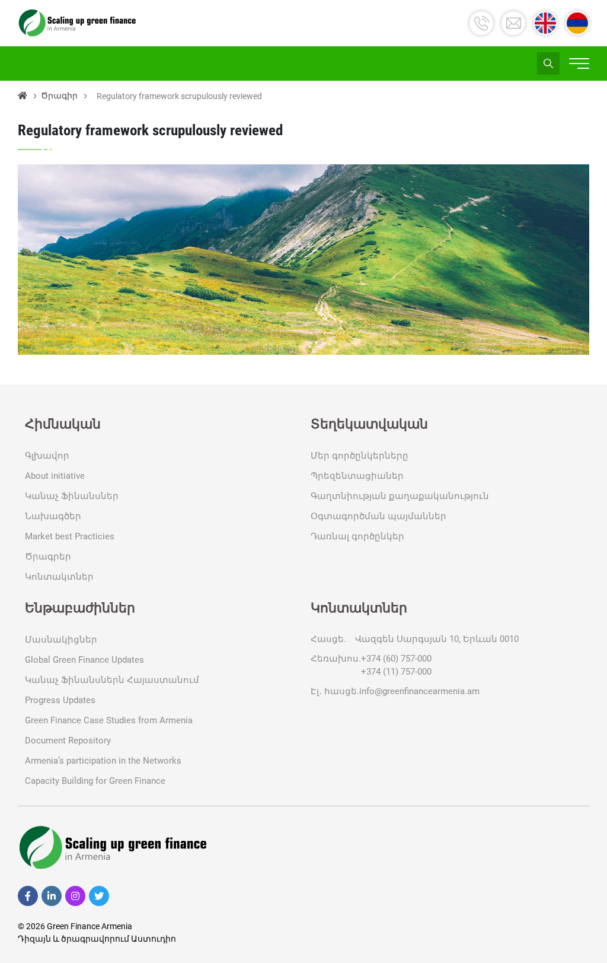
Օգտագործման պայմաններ (378, 516)
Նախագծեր (53, 516)
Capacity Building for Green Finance (95, 781)
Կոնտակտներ (59, 576)
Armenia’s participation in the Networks (103, 760)
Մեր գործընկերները (359, 455)
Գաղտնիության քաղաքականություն (400, 496)
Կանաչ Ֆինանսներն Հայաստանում (112, 680)
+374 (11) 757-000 (396, 671)
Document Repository (68, 740)
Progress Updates (60, 700)
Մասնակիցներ (61, 639)
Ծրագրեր (48, 556)
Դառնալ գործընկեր (357, 536)
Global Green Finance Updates (84, 659)
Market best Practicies (69, 536)
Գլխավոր (47, 455)
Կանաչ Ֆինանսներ (72, 496)
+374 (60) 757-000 (396, 658)
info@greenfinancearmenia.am (419, 691)
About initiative (55, 476)
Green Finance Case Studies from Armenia (109, 720)
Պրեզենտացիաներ (357, 476)
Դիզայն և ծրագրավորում (74, 938)
